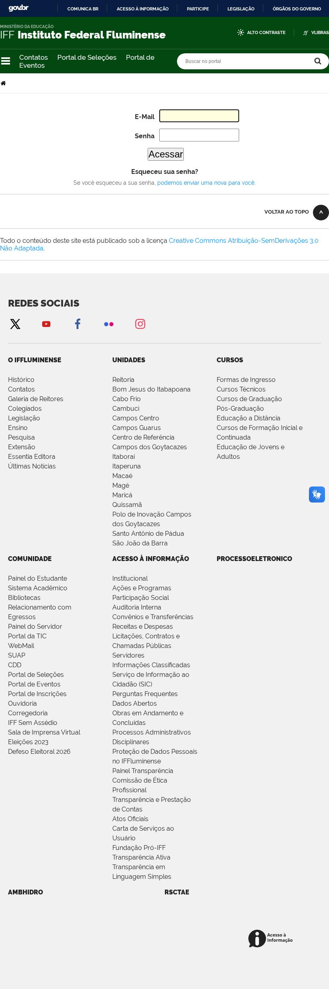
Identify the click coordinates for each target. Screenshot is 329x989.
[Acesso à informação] (271, 939)
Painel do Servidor (35, 626)
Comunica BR (82, 9)
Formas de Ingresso (246, 379)
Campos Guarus (136, 428)
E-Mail (144, 117)
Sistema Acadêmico (37, 588)
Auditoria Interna (136, 607)
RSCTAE (176, 892)
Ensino (18, 428)
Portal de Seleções (86, 57)
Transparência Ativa (141, 857)
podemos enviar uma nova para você (205, 183)
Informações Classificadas (151, 665)
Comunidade (30, 559)
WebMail (21, 646)
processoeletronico (254, 559)
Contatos (33, 57)
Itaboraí (123, 456)
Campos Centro (135, 418)
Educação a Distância (248, 418)
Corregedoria (28, 713)
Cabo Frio (126, 399)
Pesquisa (21, 437)
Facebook (77, 323)
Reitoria (123, 379)
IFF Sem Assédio (32, 723)
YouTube (46, 323)
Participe (198, 9)
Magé (120, 485)
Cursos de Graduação (249, 399)
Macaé (122, 476)
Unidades (128, 360)
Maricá (122, 495)
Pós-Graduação (240, 408)
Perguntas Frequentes (145, 694)
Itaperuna (126, 466)
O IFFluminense (34, 360)
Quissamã (127, 505)
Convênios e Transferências (152, 617)
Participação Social (140, 597)
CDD (14, 665)
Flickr (109, 323)
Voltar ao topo (286, 212)
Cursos (230, 360)
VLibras (320, 32)
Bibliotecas (24, 597)
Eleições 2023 (28, 742)
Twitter (15, 323)
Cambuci (125, 408)
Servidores (128, 655)
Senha (144, 136)
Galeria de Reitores (35, 399)
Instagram (140, 323)
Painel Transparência (142, 771)
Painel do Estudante (37, 578)
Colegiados (25, 408)
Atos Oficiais (130, 819)
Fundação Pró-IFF (139, 848)
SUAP (16, 655)
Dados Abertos (134, 703)
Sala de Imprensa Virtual (44, 732)
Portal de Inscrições (37, 694)
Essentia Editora (31, 456)
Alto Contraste (266, 32)
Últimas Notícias (32, 466)
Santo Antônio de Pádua (148, 533)
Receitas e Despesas (142, 626)
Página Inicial (4, 83)
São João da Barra (140, 543)
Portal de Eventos (34, 684)
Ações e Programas (141, 588)
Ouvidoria (22, 703)
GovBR (18, 8)
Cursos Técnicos (241, 389)
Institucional (130, 578)
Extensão (21, 447)
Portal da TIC (27, 636)
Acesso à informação (143, 9)
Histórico (21, 379)
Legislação (240, 9)
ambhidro (25, 892)
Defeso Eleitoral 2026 (39, 751)
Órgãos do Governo (297, 9)
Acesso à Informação (150, 559)
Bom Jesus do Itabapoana (151, 389)
